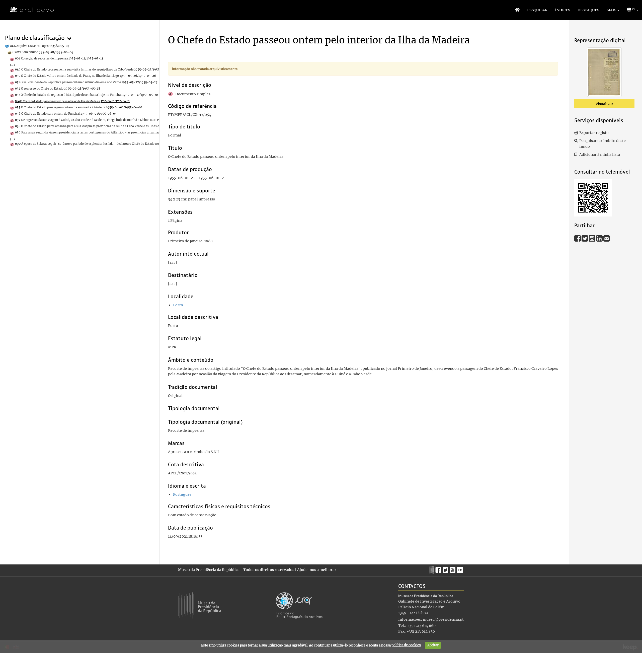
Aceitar (433, 645)
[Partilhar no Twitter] (585, 238)
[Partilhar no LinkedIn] (599, 238)
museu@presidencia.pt (443, 619)
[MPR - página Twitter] (446, 568)
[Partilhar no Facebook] (578, 238)
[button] (613, 10)
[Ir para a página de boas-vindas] (517, 10)
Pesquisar (537, 10)
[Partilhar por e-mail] (606, 238)
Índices (562, 10)
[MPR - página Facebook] (439, 568)
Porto (178, 305)
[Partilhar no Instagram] (592, 238)
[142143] (604, 73)
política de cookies (406, 645)
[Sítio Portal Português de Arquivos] (299, 605)
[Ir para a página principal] (29, 10)
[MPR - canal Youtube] (453, 568)
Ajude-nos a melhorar (316, 569)
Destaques (588, 10)
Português (182, 494)
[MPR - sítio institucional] (432, 569)
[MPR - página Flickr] (460, 568)
